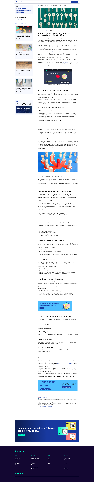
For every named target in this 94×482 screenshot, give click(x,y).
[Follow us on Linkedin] (15, 474)
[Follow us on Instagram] (25, 474)
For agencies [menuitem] (33, 462)
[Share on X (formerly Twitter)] (18, 19)
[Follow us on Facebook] (20, 474)
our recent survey (66, 62)
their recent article (53, 284)
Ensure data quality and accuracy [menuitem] (35, 459)
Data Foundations (19, 12)
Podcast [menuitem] (65, 467)
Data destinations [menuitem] (17, 463)
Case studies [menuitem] (65, 463)
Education (18, 8)
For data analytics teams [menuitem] (34, 467)
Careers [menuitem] (49, 459)
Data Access (18, 10)
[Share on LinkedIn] (21, 19)
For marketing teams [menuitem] (34, 464)
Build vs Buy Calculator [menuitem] (67, 458)
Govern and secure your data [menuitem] (35, 458)
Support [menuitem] (49, 463)
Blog (38, 5)
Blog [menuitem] (64, 464)
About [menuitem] (48, 458)
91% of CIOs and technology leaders (64, 363)
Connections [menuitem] (65, 459)
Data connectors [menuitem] (17, 462)
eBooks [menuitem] (65, 462)
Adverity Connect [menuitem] (17, 458)
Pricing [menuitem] (16, 464)
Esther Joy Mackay (42, 30)
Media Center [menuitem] (49, 462)
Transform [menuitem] (16, 459)
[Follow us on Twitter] (22, 474)
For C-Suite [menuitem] (32, 468)
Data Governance (26, 10)
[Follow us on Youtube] (18, 474)
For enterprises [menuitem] (33, 463)
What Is (23, 8)
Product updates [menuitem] (66, 468)
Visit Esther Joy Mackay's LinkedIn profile (45, 406)
